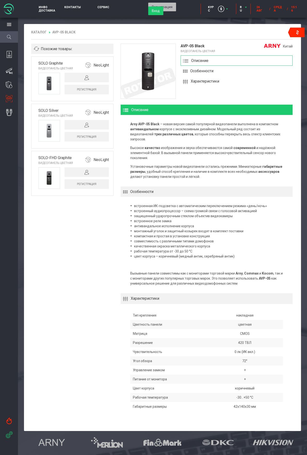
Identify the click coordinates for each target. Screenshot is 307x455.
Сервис (103, 7)
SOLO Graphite (50, 63)
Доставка (47, 10)
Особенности (201, 71)
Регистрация (86, 89)
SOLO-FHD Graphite (55, 158)
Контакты (72, 7)
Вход (156, 11)
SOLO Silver (48, 110)
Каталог (39, 32)
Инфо (43, 7)
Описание (199, 60)
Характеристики (205, 81)
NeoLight (101, 65)
